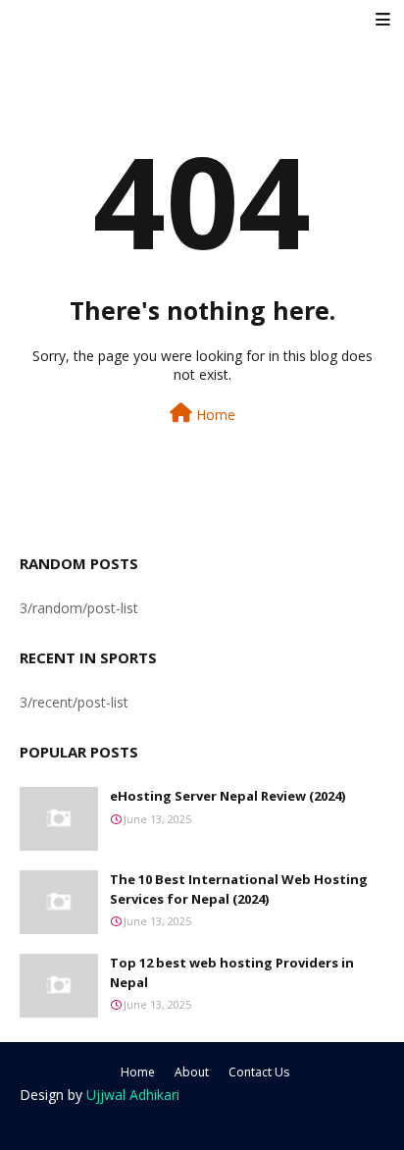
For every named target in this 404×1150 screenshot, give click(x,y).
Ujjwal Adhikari (132, 1094)
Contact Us (258, 1072)
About (192, 1072)
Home (213, 414)
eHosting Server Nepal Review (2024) (227, 796)
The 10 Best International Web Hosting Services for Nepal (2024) (239, 889)
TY (195, 1122)
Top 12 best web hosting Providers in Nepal (232, 972)
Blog (310, 1122)
